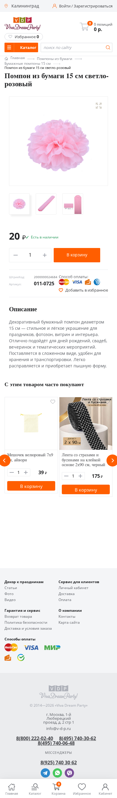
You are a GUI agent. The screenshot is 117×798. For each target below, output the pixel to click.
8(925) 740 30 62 (58, 762)
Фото (9, 594)
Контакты (66, 616)
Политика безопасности (25, 622)
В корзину (77, 255)
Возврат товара (18, 616)
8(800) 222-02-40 (34, 738)
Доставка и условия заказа (28, 628)
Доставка (66, 594)
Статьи (10, 588)
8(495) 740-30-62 (77, 738)
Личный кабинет (73, 588)
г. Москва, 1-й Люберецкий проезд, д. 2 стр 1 (58, 718)
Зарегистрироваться (93, 6)
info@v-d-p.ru (58, 729)
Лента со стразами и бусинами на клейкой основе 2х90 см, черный (83, 460)
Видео (10, 600)
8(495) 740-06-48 (56, 743)
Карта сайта (69, 622)
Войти (64, 6)
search (108, 47)
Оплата (64, 600)
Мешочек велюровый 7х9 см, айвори (30, 457)
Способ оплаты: (73, 276)
